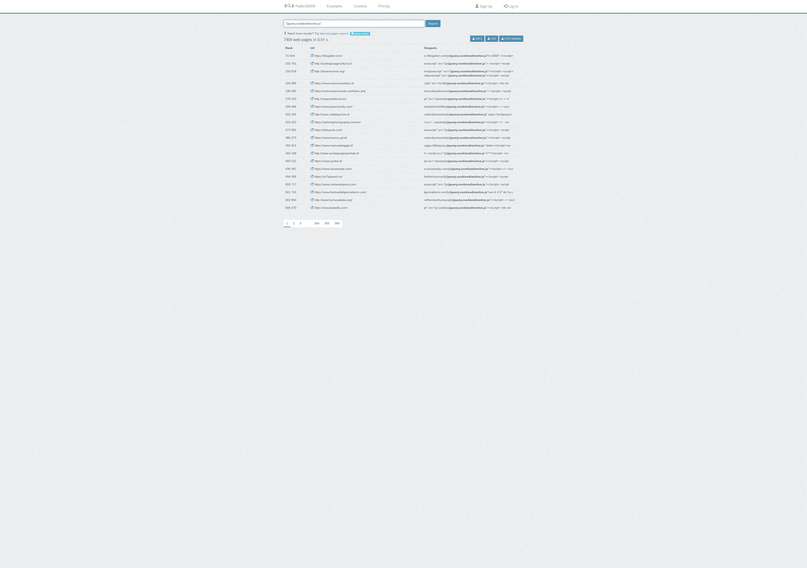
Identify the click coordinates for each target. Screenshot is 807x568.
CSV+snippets (512, 38)
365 (327, 223)
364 (316, 223)
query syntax (361, 33)
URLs (478, 38)
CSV (493, 38)
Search (433, 23)
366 (337, 223)
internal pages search (334, 33)
